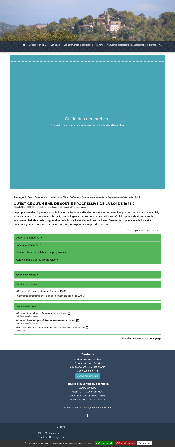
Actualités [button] (55, 45)
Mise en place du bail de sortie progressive (41, 252)
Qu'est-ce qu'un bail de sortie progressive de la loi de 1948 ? (111, 197)
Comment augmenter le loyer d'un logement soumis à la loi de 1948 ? (50, 296)
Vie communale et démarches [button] (78, 45)
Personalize (144, 443)
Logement (40, 197)
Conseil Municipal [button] (37, 45)
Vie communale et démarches (79, 125)
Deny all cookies (126, 443)
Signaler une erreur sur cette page (141, 338)
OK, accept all (105, 443)
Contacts (87, 354)
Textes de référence (26, 274)
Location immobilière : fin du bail (63, 197)
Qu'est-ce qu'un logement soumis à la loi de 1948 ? (42, 291)
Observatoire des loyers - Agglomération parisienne (44, 313)
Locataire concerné (27, 245)
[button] (24, 45)
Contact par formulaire (87, 376)
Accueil (55, 125)
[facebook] (87, 415)
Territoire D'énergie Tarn (52, 437)
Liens (60, 426)
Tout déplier (152, 230)
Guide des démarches (111, 125)
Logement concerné (28, 237)
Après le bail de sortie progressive (36, 259)
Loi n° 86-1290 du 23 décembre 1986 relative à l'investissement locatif (53, 327)
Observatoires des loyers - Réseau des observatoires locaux (48, 320)
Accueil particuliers (23, 197)
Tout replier (135, 230)
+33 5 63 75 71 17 (87, 371)
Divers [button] (99, 45)
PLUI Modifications (49, 433)
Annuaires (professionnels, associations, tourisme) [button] (131, 45)
